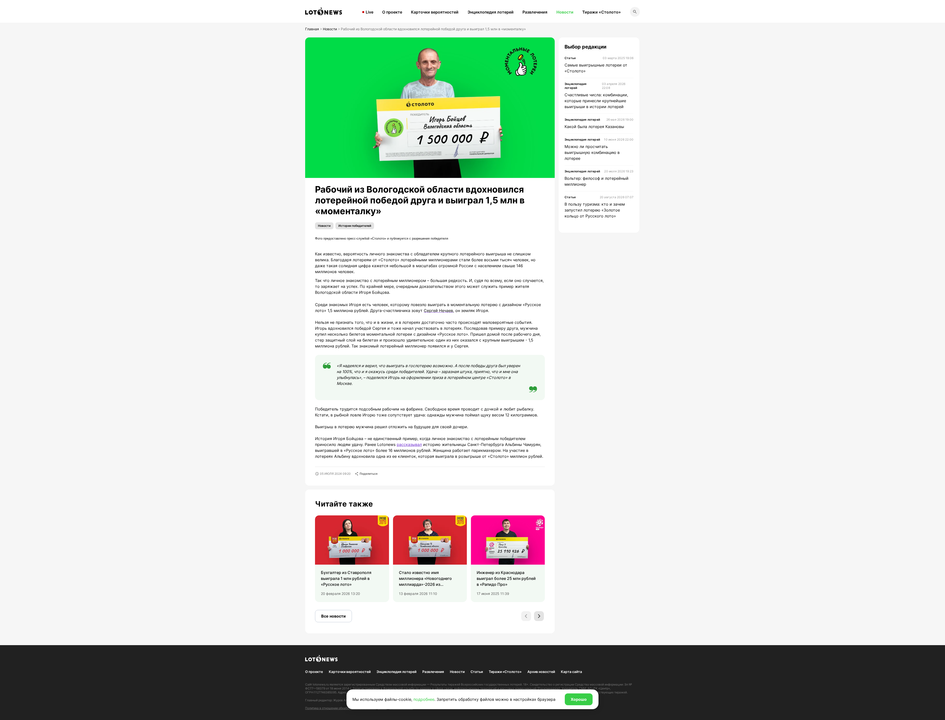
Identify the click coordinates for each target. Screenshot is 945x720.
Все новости (333, 616)
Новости (564, 12)
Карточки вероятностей (434, 12)
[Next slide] (539, 616)
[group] (352, 558)
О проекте (392, 12)
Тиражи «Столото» (601, 12)
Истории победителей (354, 226)
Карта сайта (571, 672)
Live (369, 12)
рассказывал (409, 444)
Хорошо (579, 699)
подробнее (423, 699)
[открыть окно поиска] (635, 12)
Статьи (477, 672)
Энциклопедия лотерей (491, 12)
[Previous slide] (526, 616)
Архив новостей (541, 672)
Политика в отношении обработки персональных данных (346, 708)
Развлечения (534, 12)
